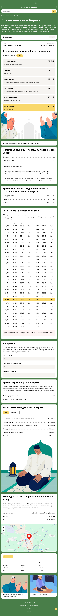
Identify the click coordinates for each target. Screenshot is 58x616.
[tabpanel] (29, 427)
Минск (5, 563)
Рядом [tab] (17, 557)
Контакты (29, 608)
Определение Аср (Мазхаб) (12, 364)
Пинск (4, 570)
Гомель (23, 563)
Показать (52, 37)
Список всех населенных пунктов (29, 605)
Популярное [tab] (8, 557)
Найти (54, 11)
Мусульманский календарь (29, 7)
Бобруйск (5, 568)
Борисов (41, 568)
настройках (30, 29)
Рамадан (29, 611)
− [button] (3, 530)
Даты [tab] (5, 412)
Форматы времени (9, 372)
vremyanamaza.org (31, 3)
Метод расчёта (8, 355)
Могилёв (41, 563)
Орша (22, 570)
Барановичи (24, 568)
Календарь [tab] (14, 412)
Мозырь (41, 570)
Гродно (23, 565)
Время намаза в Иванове (31, 143)
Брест (40, 565)
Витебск (5, 565)
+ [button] (3, 527)
